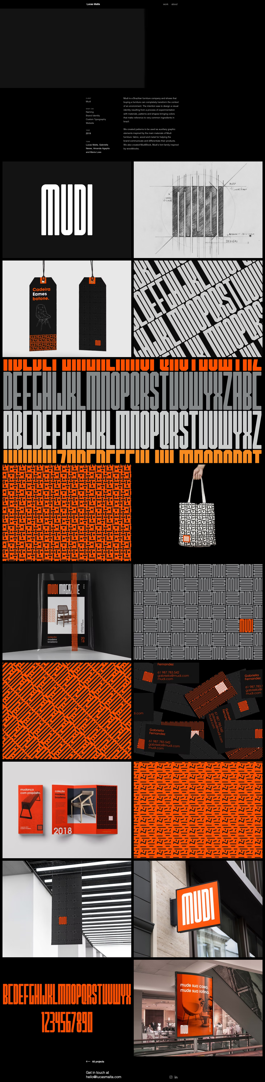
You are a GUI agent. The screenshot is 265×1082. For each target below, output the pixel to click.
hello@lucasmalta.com (103, 1077)
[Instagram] (171, 1077)
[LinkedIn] (176, 1077)
